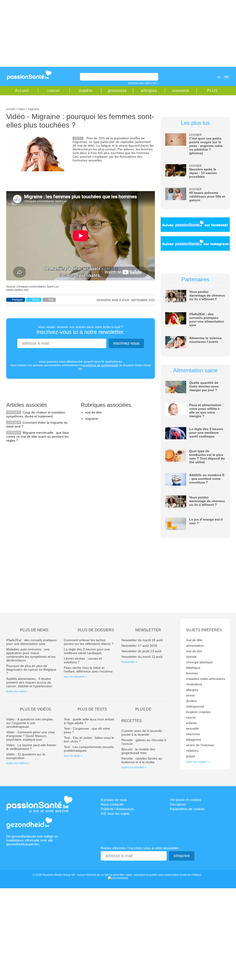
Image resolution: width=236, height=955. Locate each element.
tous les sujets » (197, 761)
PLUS (212, 91)
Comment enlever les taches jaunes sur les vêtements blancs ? (88, 642)
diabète (85, 91)
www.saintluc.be (17, 289)
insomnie (180, 91)
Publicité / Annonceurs (117, 809)
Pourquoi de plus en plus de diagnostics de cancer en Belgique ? (31, 669)
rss (199, 77)
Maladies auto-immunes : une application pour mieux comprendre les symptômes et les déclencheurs (31, 654)
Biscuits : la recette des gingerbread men (138, 751)
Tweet (35, 299)
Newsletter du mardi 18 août (142, 640)
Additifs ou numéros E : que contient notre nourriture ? (206, 478)
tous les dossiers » (75, 676)
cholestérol (194, 684)
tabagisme (193, 739)
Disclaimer (178, 804)
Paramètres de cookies (187, 809)
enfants (191, 723)
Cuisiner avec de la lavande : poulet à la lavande (142, 732)
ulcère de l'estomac (200, 745)
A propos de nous (114, 800)
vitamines (193, 734)
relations (192, 750)
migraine (91, 418)
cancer (53, 91)
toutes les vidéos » (18, 763)
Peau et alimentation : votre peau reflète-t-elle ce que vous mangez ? (206, 410)
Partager (17, 299)
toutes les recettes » (133, 767)
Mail (50, 299)
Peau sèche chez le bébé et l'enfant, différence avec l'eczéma (88, 669)
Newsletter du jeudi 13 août (141, 651)
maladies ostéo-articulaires (205, 679)
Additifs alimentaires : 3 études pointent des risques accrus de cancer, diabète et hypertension (29, 682)
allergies (149, 91)
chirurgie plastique (199, 662)
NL (219, 77)
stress (190, 695)
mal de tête (93, 412)
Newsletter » (129, 662)
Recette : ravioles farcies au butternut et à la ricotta (141, 760)
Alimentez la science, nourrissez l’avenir (205, 340)
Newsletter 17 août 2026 (139, 645)
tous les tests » (73, 755)
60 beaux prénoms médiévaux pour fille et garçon (207, 196)
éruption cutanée (198, 712)
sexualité (192, 728)
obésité (191, 656)
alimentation (195, 645)
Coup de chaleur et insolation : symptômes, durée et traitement (36, 414)
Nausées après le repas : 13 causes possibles (203, 172)
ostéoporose (195, 706)
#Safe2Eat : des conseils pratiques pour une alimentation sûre (206, 319)
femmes (192, 673)
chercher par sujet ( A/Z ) (143, 83)
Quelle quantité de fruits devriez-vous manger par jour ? (204, 386)
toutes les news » (17, 691)
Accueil (22, 91)
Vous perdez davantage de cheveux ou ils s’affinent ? (207, 295)
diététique (193, 668)
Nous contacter (112, 804)
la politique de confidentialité (100, 365)
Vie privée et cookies (185, 800)
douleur (191, 701)
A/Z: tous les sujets (115, 813)
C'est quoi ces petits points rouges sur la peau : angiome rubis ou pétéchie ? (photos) (206, 146)
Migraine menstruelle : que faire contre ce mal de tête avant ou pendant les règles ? (37, 436)
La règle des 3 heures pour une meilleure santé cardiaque (206, 432)
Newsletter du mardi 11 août (141, 656)
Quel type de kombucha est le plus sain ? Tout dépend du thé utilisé (207, 456)
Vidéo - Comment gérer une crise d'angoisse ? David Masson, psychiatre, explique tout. (30, 735)
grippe (190, 756)
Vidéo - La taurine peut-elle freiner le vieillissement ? (31, 747)
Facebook (193, 77)
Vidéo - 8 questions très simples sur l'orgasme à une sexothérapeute (29, 722)
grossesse (117, 91)
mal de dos (194, 651)
